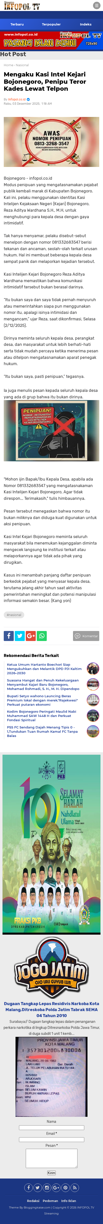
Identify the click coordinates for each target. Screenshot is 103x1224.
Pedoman (50, 1201)
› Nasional (21, 65)
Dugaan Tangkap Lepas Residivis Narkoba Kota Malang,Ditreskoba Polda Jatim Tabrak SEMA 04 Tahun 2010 (51, 1009)
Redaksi (33, 1201)
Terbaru (17, 24)
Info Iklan (68, 1201)
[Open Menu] (96, 5)
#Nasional (14, 615)
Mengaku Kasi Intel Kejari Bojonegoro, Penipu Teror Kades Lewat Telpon (45, 81)
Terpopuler (51, 24)
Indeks (86, 24)
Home (8, 65)
